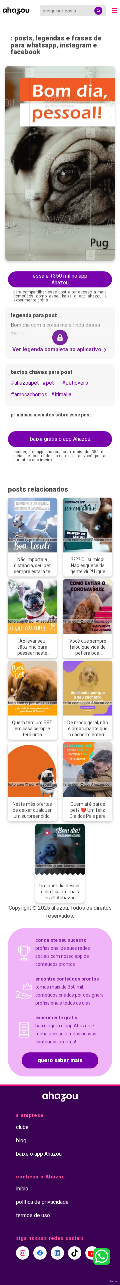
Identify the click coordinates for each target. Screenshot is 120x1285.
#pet (48, 383)
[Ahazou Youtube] (92, 1253)
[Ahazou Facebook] (40, 1253)
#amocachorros (29, 394)
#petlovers (75, 383)
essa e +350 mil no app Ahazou (60, 279)
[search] (98, 11)
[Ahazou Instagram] (22, 1253)
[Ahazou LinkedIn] (57, 1253)
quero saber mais (60, 1060)
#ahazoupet (25, 383)
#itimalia (61, 394)
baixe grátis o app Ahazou (60, 439)
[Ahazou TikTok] (74, 1253)
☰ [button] (114, 11)
